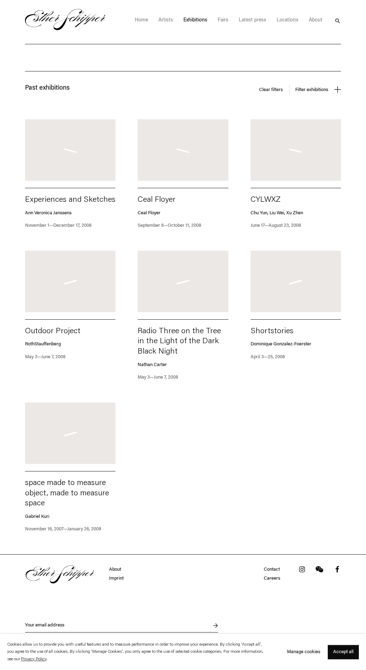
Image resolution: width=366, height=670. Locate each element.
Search (337, 20)
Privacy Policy (33, 659)
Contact (272, 569)
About (115, 569)
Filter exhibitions (312, 90)
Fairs (223, 20)
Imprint (116, 578)
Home (141, 20)
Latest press (252, 20)
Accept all (343, 651)
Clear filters (271, 90)
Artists (165, 20)
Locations (287, 20)
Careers (272, 578)
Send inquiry (212, 625)
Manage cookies (303, 652)
